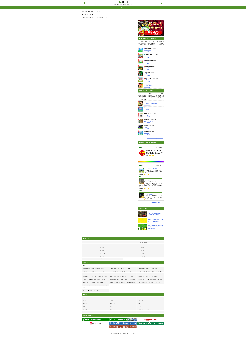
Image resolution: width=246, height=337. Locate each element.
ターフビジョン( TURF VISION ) (143, 309)
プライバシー (102, 256)
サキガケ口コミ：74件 (146, 62)
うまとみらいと (140, 300)
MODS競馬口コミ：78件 (146, 128)
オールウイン (112, 303)
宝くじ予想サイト (102, 253)
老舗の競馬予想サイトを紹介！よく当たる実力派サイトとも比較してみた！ (96, 276)
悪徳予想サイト (102, 247)
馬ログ (123, 2)
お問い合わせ (102, 258)
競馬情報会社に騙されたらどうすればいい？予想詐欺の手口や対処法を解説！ (123, 282)
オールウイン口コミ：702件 (147, 80)
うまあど (84, 300)
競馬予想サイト (143, 247)
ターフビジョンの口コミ (157, 159)
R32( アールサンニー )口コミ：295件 (148, 122)
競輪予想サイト (143, 250)
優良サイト (123, 7)
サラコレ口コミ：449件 (147, 74)
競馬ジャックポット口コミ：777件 (148, 68)
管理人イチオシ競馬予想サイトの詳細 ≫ (155, 138)
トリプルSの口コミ (148, 194)
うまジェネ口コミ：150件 (147, 116)
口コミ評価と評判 (143, 242)
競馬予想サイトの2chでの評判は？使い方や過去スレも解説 (93, 271)
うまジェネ (112, 300)
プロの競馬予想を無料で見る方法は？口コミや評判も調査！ (148, 268)
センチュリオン (85, 309)
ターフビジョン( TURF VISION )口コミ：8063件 (150, 104)
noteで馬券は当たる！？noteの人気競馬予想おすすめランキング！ (149, 273)
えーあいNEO (85, 303)
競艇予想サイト (102, 250)
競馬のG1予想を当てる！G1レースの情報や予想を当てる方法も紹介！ (150, 279)
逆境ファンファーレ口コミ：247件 (148, 86)
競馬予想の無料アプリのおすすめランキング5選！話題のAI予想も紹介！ (122, 279)
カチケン (139, 303)
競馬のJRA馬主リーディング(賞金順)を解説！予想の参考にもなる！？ (95, 282)
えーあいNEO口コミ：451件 (147, 110)
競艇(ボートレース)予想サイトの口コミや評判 (91, 290)
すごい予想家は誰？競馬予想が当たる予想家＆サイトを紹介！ (121, 271)
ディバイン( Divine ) (86, 311)
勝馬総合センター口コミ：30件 (147, 50)
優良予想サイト (143, 244)
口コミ (41, 7)
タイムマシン (112, 309)
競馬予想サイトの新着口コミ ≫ (157, 202)
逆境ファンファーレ (113, 306)
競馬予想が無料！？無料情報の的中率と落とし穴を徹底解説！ (94, 273)
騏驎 (84, 306)
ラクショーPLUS (113, 311)
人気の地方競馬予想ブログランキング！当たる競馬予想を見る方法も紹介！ (96, 285)
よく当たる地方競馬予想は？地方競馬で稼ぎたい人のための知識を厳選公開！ (151, 271)
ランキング (205, 7)
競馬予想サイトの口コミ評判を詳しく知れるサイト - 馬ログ (124, 333)
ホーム (102, 242)
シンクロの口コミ (148, 180)
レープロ (139, 311)
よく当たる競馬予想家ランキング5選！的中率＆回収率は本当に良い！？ (122, 273)
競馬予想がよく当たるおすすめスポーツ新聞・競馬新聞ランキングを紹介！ (151, 276)
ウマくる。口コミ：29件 (146, 56)
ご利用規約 (143, 253)
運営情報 (143, 256)
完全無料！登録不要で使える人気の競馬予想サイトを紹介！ (120, 268)
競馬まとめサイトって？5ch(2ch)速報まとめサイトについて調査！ (122, 276)
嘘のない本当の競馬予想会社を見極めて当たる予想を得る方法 (94, 268)
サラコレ (139, 306)
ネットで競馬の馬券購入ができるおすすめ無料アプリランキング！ (149, 282)
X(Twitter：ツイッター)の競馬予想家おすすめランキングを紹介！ (94, 279)
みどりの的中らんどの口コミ (151, 168)
